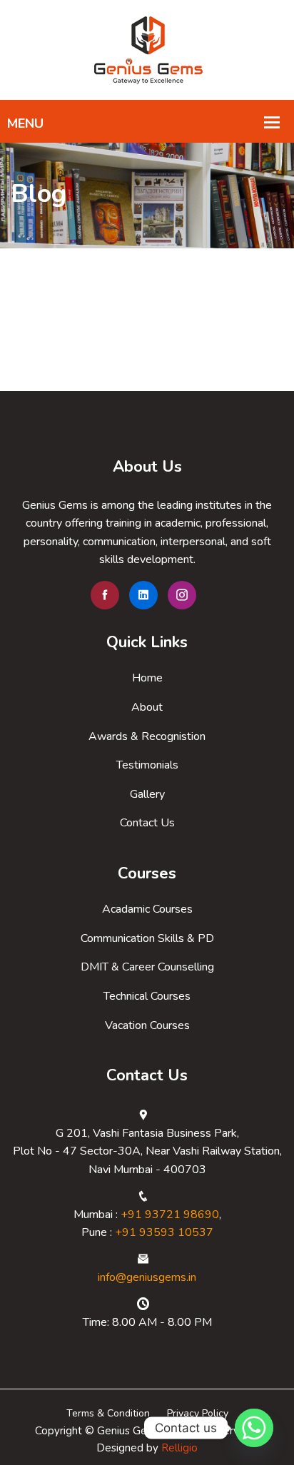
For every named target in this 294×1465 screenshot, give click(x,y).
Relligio (179, 1448)
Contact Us (147, 823)
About (147, 707)
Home (147, 678)
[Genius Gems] (147, 49)
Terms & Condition (108, 1413)
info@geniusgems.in (147, 1277)
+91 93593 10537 (164, 1232)
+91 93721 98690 (170, 1214)
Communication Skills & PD (147, 938)
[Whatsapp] (254, 1428)
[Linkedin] (143, 595)
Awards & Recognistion (147, 736)
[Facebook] (105, 595)
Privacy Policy (197, 1413)
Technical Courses (147, 996)
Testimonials (147, 765)
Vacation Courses (147, 1025)
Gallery (147, 794)
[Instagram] (182, 595)
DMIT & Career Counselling (147, 967)
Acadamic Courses (147, 909)
